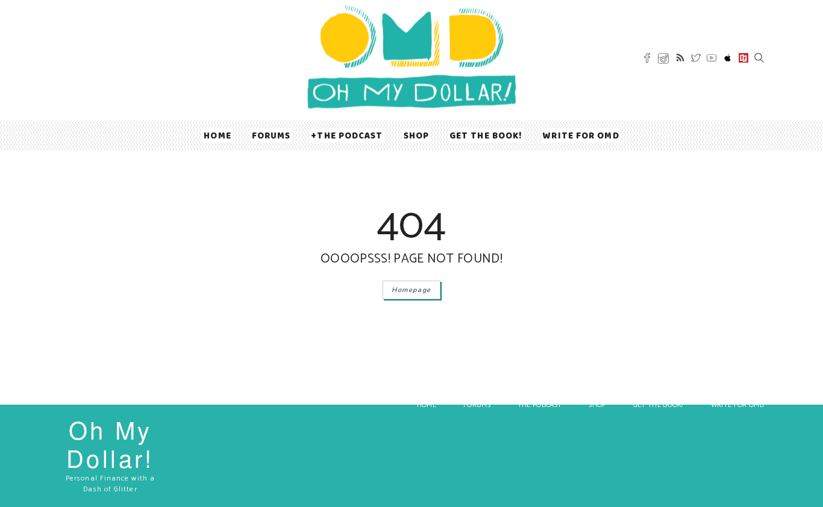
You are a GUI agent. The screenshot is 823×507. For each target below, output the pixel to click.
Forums (271, 135)
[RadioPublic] (743, 59)
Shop (416, 135)
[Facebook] (647, 59)
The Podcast (350, 135)
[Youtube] (711, 59)
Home (217, 135)
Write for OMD (581, 135)
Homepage (411, 289)
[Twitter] (696, 59)
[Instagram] (663, 60)
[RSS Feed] (680, 59)
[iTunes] (728, 60)
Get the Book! (485, 135)
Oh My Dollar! (110, 443)
